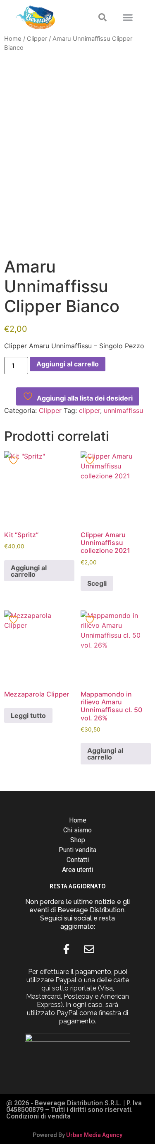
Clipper (37, 38)
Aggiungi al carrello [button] (29, 571)
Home (12, 38)
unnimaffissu (123, 410)
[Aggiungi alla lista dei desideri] (14, 460)
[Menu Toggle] (127, 17)
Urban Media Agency (94, 1135)
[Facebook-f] (66, 949)
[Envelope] (89, 949)
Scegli (97, 583)
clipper (89, 410)
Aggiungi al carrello (67, 364)
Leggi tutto (28, 715)
